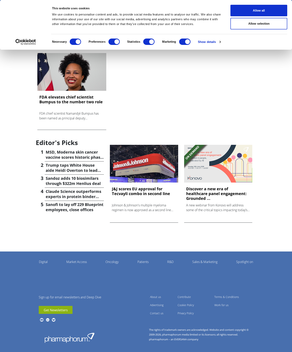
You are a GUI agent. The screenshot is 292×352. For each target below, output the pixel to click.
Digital (43, 262)
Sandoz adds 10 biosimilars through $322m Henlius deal (73, 181)
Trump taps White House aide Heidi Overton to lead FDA (72, 170)
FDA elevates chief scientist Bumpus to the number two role (71, 99)
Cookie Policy (186, 305)
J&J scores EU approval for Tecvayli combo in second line (141, 191)
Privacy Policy (186, 313)
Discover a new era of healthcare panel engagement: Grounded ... (216, 194)
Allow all (259, 10)
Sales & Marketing (205, 262)
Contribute (184, 297)
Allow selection (259, 23)
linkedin (48, 320)
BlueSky (54, 320)
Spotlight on (244, 262)
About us (155, 297)
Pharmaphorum (69, 338)
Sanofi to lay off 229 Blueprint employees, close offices (74, 207)
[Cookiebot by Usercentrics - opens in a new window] (25, 42)
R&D (170, 262)
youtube (42, 320)
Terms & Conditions (226, 297)
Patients (143, 262)
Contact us (156, 313)
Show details (207, 42)
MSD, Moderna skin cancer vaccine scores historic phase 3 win (74, 157)
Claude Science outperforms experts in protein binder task (73, 196)
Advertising (156, 305)
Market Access (76, 262)
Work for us (221, 305)
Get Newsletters (56, 310)
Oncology (112, 262)
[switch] (114, 42)
